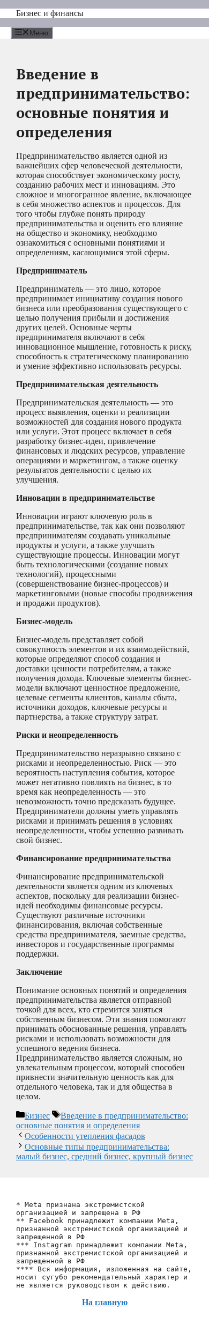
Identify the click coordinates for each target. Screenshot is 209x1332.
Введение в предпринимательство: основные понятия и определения (102, 1120)
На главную (105, 1302)
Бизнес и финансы (50, 13)
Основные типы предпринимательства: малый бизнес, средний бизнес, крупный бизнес (104, 1151)
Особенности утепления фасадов (85, 1136)
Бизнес (37, 1115)
